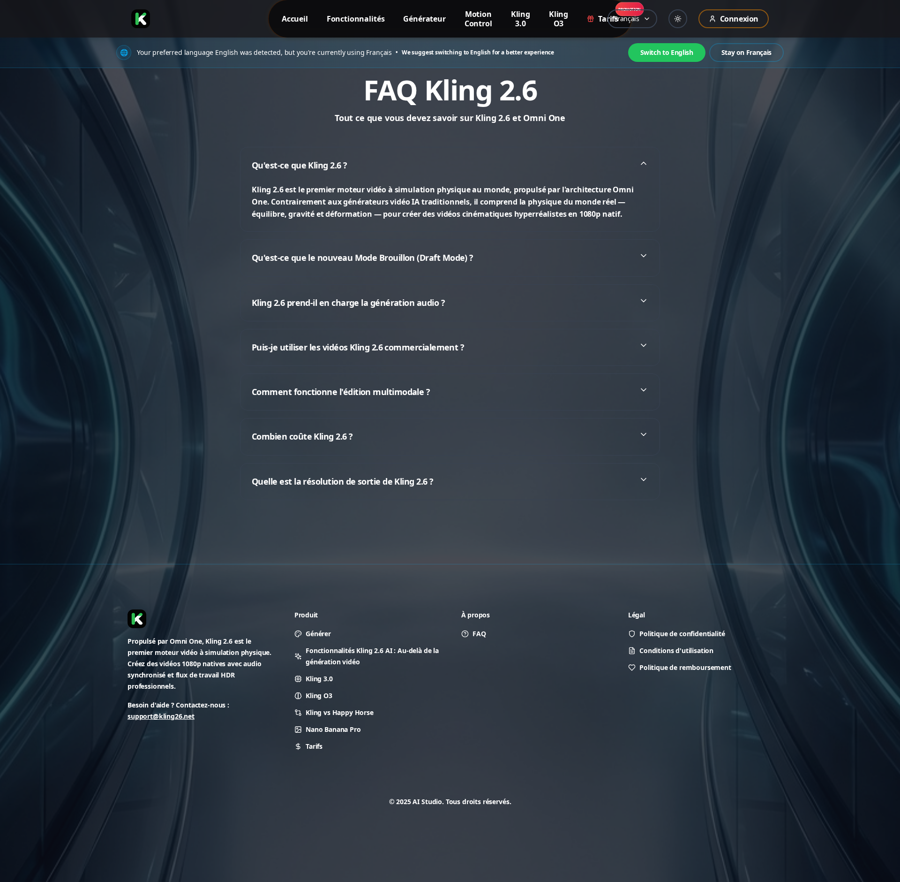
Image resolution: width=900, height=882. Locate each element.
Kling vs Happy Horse (340, 712)
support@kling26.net (161, 716)
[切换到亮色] (677, 18)
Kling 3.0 (319, 678)
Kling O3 (319, 695)
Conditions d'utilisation (676, 650)
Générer (318, 633)
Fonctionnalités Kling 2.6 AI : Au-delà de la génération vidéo (372, 656)
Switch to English (666, 52)
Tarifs (314, 746)
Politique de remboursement (685, 667)
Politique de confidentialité (682, 633)
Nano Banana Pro (333, 729)
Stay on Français (746, 52)
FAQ (479, 633)
